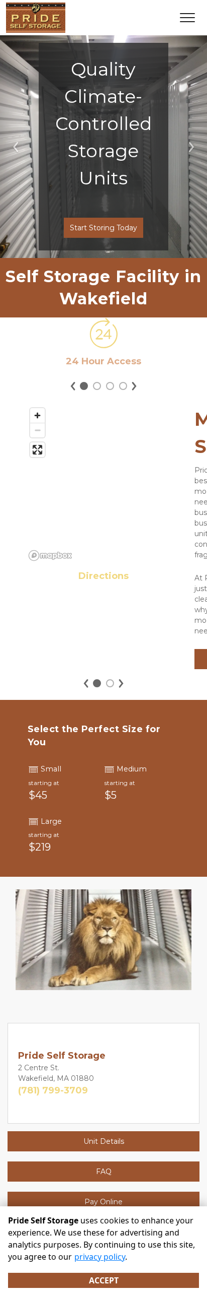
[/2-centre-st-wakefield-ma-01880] (103, 343)
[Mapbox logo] (50, 555)
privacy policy (99, 1256)
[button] (15, 146)
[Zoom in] (37, 415)
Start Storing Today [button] (103, 227)
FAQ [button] (104, 1171)
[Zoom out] (37, 430)
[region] (103, 483)
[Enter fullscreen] (37, 449)
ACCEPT (104, 1280)
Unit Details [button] (103, 1141)
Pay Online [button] (103, 1201)
